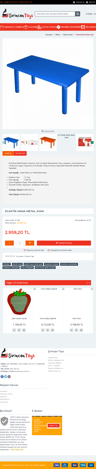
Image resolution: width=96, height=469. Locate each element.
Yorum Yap (29, 256)
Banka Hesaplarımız (56, 360)
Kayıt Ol (54, 426)
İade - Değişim (54, 366)
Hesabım (3, 391)
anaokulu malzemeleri (69, 264)
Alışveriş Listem (6, 394)
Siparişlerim (5, 399)
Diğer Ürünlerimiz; (17, 282)
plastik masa (17, 264)
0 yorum (19, 256)
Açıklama (8, 153)
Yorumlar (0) (20, 153)
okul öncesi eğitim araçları (45, 268)
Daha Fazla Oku (16, 450)
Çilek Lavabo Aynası (19, 318)
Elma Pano (77, 318)
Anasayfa (4, 402)
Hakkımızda (53, 358)
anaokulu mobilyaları (11, 268)
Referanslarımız (54, 371)
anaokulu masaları (51, 264)
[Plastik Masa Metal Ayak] (48, 83)
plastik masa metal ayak (33, 264)
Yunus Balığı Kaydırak (48, 318)
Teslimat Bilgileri (54, 363)
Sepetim (3, 397)
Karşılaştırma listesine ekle (61, 250)
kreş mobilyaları (27, 268)
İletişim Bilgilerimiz (55, 368)
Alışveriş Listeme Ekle (35, 250)
